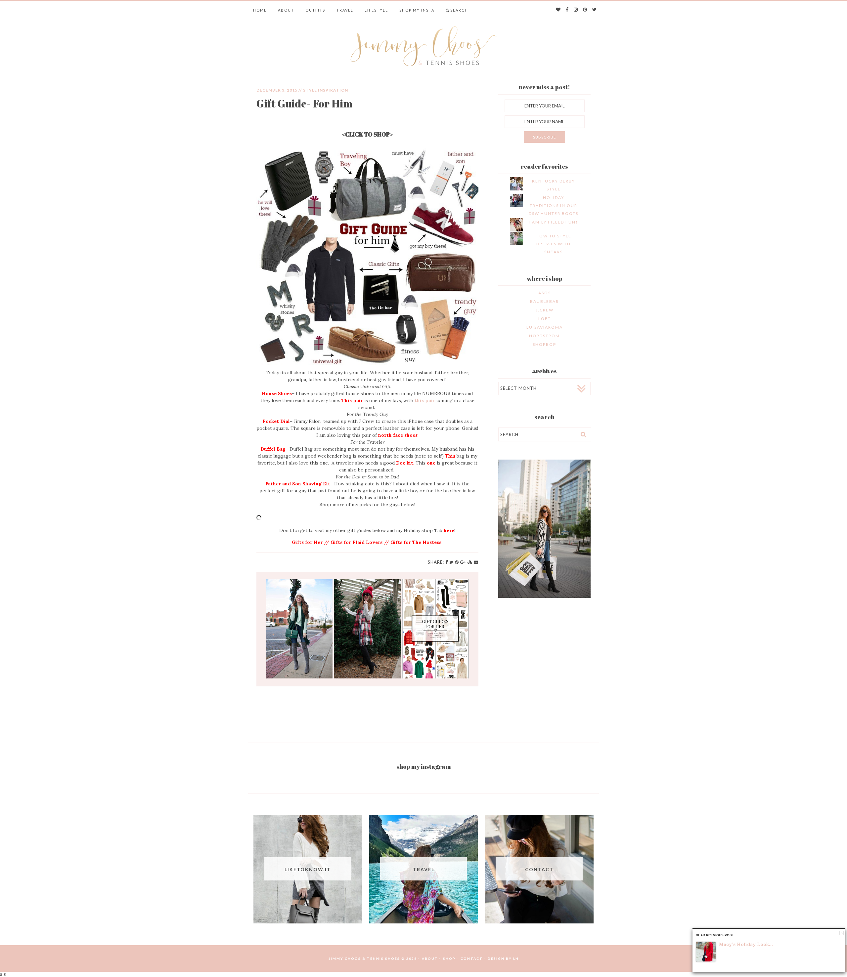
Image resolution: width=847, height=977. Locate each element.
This (450, 456)
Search (459, 10)
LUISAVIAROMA (544, 327)
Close (841, 933)
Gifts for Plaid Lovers (356, 542)
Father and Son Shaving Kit (297, 484)
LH (516, 958)
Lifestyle (376, 10)
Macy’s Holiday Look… (746, 944)
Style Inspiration (325, 90)
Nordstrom (544, 335)
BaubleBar (544, 301)
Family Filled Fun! (553, 222)
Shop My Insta (416, 10)
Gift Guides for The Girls (435, 629)
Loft (544, 318)
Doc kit (404, 463)
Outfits (315, 10)
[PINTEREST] (585, 10)
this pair (424, 400)
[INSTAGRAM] (576, 10)
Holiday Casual (367, 628)
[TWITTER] (594, 10)
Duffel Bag (273, 449)
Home (260, 10)
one (431, 463)
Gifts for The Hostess (416, 542)
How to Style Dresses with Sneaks (553, 243)
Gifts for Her (307, 542)
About (286, 10)
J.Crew (545, 309)
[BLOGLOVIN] (558, 10)
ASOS (544, 292)
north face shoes (398, 435)
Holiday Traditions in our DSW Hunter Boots (553, 205)
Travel (344, 10)
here (449, 530)
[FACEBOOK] (567, 10)
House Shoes (277, 393)
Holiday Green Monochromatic (299, 629)
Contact (472, 958)
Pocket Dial (276, 421)
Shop (449, 958)
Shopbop (544, 344)
